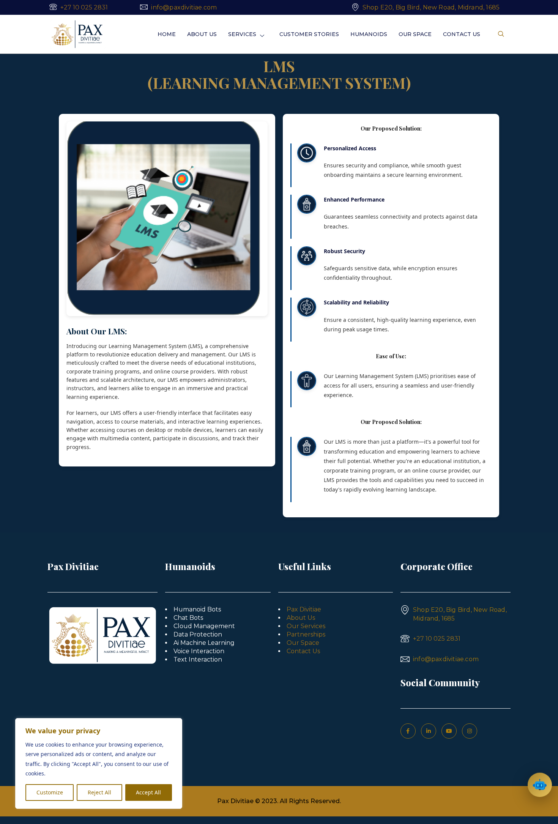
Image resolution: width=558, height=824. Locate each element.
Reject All (99, 792)
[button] (501, 34)
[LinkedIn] (428, 731)
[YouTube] (449, 731)
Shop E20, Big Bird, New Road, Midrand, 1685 (431, 7)
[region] (98, 763)
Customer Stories (309, 34)
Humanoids (368, 34)
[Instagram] (469, 731)
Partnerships (306, 634)
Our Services (306, 626)
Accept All (148, 792)
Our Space (415, 34)
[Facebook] (408, 731)
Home (167, 34)
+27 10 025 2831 (84, 7)
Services (242, 34)
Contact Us (461, 34)
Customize (49, 792)
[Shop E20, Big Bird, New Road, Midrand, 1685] (355, 7)
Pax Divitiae (304, 609)
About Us (202, 34)
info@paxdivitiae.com (184, 7)
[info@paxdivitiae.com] (144, 7)
